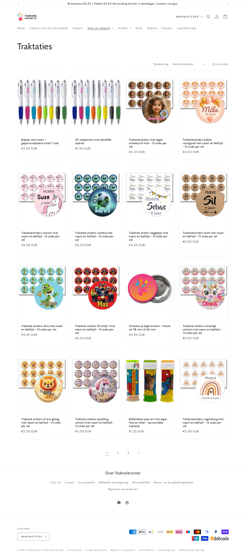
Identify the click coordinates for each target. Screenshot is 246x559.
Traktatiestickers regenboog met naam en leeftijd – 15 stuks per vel (203, 422)
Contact (69, 482)
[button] (100, 28)
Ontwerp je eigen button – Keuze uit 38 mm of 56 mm (149, 327)
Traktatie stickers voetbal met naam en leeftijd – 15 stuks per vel (94, 236)
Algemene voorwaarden (123, 489)
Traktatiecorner (34, 550)
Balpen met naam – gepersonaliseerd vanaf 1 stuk (39, 141)
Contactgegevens (167, 550)
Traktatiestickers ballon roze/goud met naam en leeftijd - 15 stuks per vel (203, 143)
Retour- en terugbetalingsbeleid (173, 482)
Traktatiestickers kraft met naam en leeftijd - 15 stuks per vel (203, 234)
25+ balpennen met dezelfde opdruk (93, 141)
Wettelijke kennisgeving (113, 482)
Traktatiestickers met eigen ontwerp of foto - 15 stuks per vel (148, 143)
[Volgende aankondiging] (227, 3)
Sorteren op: (161, 64)
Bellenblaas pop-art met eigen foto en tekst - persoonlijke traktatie (148, 422)
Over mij (55, 482)
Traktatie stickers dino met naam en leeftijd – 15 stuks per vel (42, 327)
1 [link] (107, 453)
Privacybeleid (86, 482)
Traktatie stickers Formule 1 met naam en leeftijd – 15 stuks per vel (95, 329)
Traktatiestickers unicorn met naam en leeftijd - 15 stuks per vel (40, 236)
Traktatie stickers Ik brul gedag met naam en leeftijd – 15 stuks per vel (41, 422)
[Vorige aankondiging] (18, 3)
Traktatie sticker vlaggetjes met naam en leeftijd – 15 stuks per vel (148, 236)
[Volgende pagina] (138, 453)
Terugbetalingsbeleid (96, 550)
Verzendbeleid (141, 482)
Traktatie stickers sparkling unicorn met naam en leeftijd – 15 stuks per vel (94, 422)
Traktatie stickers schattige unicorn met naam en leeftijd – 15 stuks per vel (202, 329)
